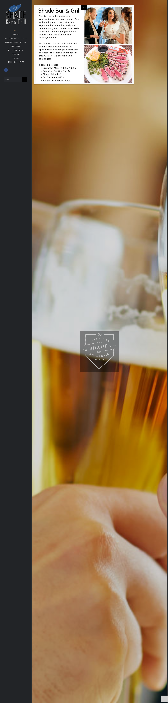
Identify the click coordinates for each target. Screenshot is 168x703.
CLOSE (84, 7)
